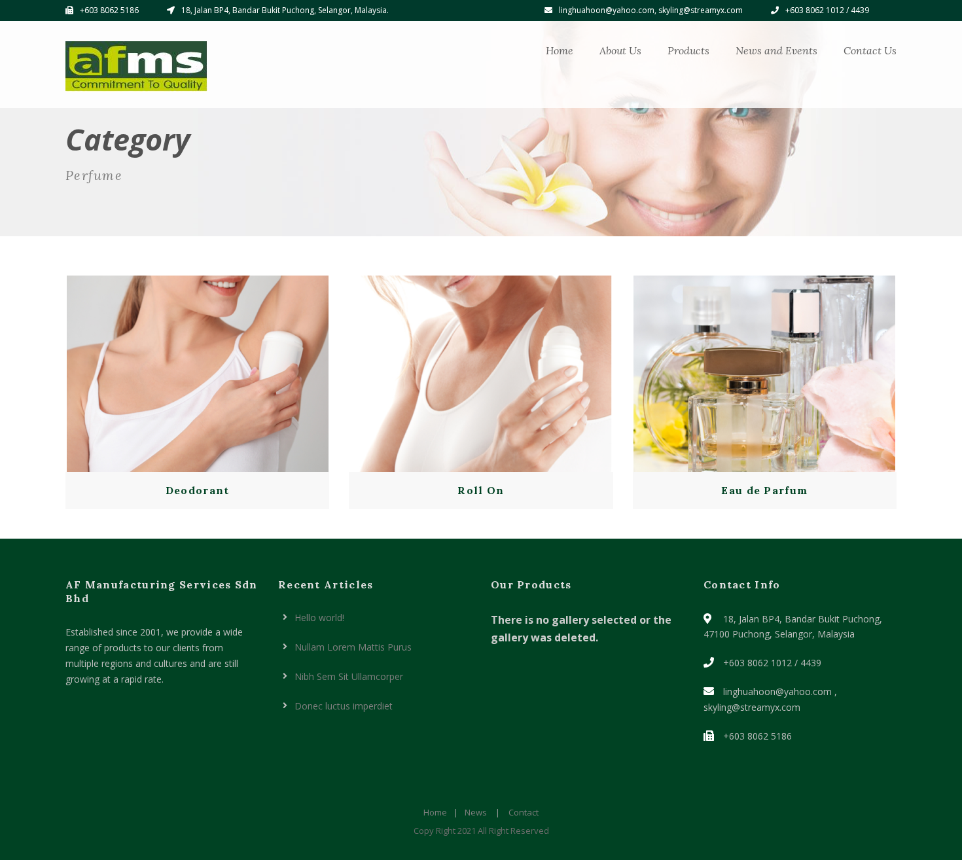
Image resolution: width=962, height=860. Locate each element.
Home (559, 50)
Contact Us (870, 50)
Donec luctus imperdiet (343, 706)
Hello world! (319, 617)
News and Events (776, 50)
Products (688, 50)
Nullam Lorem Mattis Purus (353, 647)
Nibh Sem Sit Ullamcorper (348, 676)
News (476, 812)
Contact (523, 812)
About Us (620, 50)
